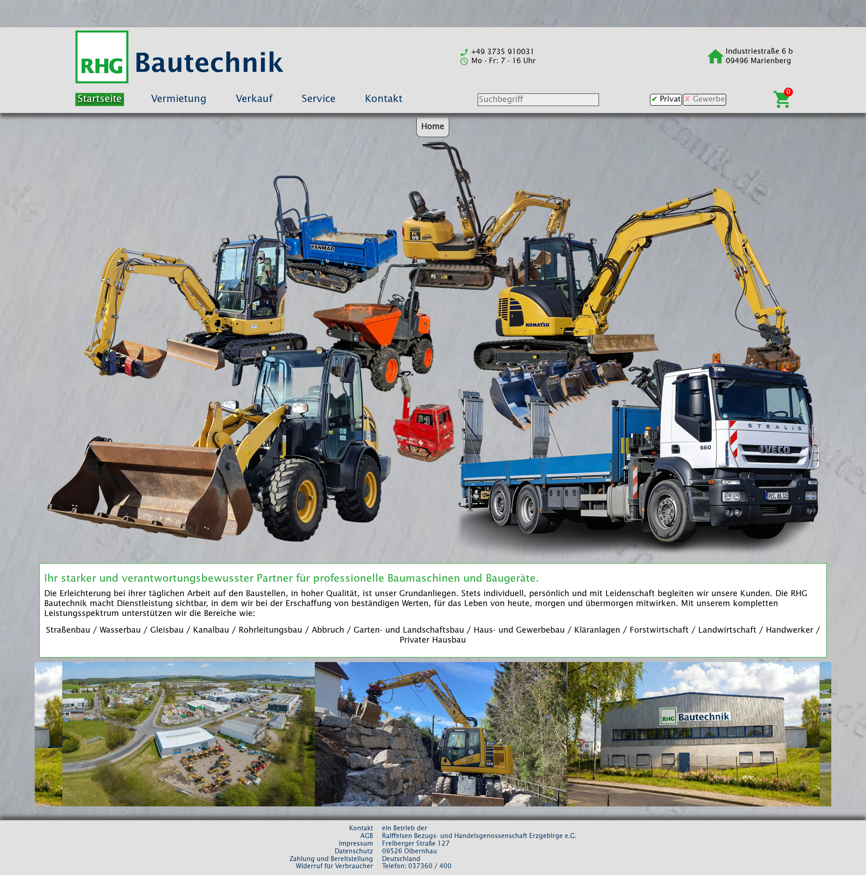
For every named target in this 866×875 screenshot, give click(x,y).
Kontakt (383, 99)
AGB (366, 836)
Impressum (356, 844)
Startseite (100, 99)
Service (319, 99)
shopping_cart (783, 99)
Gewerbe (709, 99)
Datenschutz (354, 851)
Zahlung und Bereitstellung (331, 859)
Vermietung (179, 99)
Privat (670, 99)
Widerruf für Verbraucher (334, 866)
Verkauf (254, 99)
